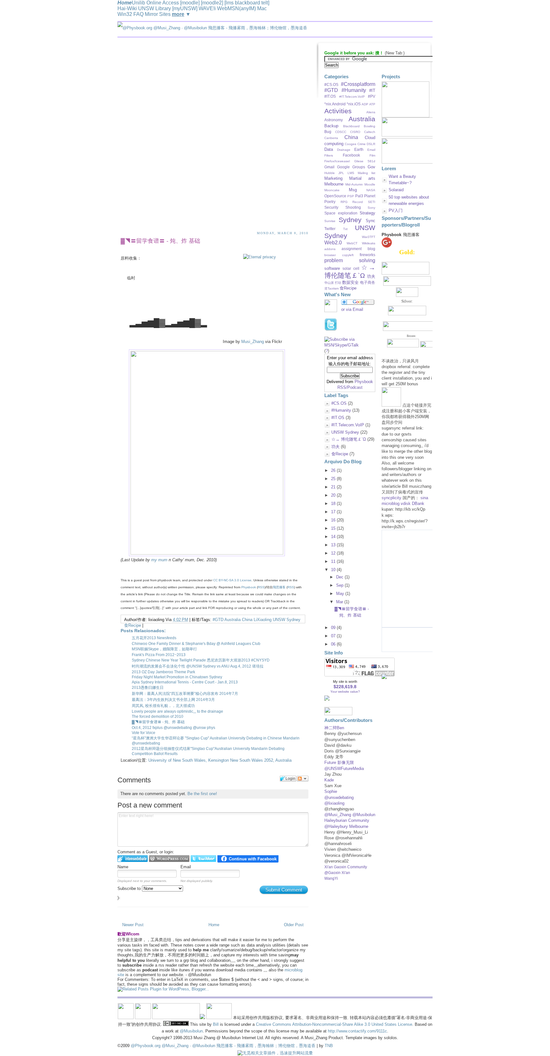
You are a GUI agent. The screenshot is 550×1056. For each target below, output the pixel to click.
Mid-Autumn (354, 184)
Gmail (329, 167)
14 (333, 536)
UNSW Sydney (286, 619)
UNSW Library (154, 8)
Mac (262, 8)
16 (333, 520)
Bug (327, 131)
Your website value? (345, 691)
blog (371, 249)
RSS (261, 587)
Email (185, 866)
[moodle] (190, 2)
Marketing (333, 178)
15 (333, 528)
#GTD (218, 619)
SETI (371, 202)
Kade (329, 780)
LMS (351, 173)
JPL (341, 173)
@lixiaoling (334, 803)
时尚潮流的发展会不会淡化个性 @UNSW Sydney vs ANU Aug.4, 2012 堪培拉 (198, 666)
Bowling (369, 126)
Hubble (329, 173)
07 (333, 635)
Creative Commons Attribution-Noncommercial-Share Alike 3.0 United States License (334, 1024)
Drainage (343, 149)
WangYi (331, 878)
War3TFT (368, 237)
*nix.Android (335, 104)
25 (333, 478)
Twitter (329, 229)
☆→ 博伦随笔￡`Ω (349, 271)
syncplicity (391, 497)
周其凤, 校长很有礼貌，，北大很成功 (163, 705)
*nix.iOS (354, 104)
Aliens (370, 112)
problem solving (349, 260)
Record (357, 202)
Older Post (294, 924)
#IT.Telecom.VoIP (352, 96)
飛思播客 (279, 587)
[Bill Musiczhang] (384, 677)
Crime (361, 144)
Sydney (350, 219)
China (247, 619)
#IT (372, 90)
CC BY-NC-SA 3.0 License (232, 580)
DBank (418, 503)
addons (329, 249)
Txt (345, 229)
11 (333, 561)
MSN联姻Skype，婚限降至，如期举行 (164, 649)
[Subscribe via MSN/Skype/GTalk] (349, 345)
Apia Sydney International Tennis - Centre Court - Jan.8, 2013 (185, 682)
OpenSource (335, 196)
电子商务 (367, 282)
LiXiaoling (262, 619)
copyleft (348, 255)
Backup (331, 125)
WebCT (352, 243)
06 (333, 644)
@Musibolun (191, 1031)
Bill (216, 1024)
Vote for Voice (143, 733)
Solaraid (396, 189)
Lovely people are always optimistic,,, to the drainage (177, 711)
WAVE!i (207, 8)
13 (333, 544)
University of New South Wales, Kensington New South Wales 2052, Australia (220, 760)
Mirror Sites (158, 14)
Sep (339, 585)
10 (333, 569)
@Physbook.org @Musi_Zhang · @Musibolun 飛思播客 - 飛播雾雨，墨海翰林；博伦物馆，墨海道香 (223, 1045)
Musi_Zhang (252, 341)
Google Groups (351, 167)
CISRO (355, 132)
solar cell (350, 268)
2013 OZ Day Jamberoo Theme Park (163, 672)
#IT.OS (330, 96)
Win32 (124, 14)
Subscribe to (129, 888)
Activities (338, 111)
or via (352, 309)
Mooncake (332, 190)
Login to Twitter (203, 858)
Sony (371, 207)
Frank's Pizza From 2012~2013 (159, 655)
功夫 (371, 276)
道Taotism (331, 288)
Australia (232, 619)
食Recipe (132, 625)
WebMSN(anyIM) (236, 8)
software (332, 268)
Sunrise (329, 221)
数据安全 (350, 282)
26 (333, 470)
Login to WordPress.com (169, 858)
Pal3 (359, 196)
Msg (353, 189)
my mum (159, 559)
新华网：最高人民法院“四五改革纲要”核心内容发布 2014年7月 (185, 693)
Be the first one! (202, 793)
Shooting (353, 207)
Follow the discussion (302, 778)
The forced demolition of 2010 (157, 716)
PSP (350, 196)
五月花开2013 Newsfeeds (154, 638)
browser (330, 255)
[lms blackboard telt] (246, 2)
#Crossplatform (358, 84)
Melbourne (333, 184)
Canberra (331, 138)
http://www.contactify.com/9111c (357, 1031)
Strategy (367, 213)
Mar (339, 601)
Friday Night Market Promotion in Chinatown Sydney (177, 677)
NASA (370, 190)
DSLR (371, 144)
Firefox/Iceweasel (337, 161)
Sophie (330, 791)
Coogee (350, 144)
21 (333, 487)
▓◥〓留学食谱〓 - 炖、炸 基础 (160, 241)
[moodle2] (212, 2)
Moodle (369, 184)
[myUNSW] (184, 8)
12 (333, 553)
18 (333, 503)
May (340, 593)
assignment (352, 249)
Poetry (329, 201)
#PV (371, 96)
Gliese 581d (365, 161)
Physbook (248, 587)
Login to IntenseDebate (132, 858)
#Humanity (354, 90)
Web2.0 (333, 242)
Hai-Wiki (127, 8)
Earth (358, 149)
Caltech (369, 132)
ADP (365, 104)
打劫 (338, 282)
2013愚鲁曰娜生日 (148, 687)
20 (333, 495)
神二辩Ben (334, 727)
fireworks (367, 255)
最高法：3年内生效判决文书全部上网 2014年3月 (173, 699)
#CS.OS (331, 84)
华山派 (329, 282)
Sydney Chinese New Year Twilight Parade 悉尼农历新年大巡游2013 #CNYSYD (201, 660)
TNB (329, 1045)
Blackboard (351, 126)
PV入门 (396, 210)
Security (331, 207)
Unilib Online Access (155, 2)
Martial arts (362, 178)
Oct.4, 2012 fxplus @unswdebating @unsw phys (173, 727)
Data (328, 149)
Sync (370, 220)
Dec (339, 577)
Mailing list (366, 173)
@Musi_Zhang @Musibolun (349, 814)
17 (333, 511)
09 (333, 627)
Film (372, 155)
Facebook (351, 155)
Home (213, 924)
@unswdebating (339, 797)
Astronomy (333, 120)
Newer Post (133, 924)
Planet (369, 196)
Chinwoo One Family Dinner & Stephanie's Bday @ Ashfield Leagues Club (196, 643)
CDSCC (340, 132)
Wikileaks (368, 243)
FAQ (138, 14)
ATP (372, 104)
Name (122, 866)
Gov (371, 166)
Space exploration (340, 213)
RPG (344, 202)
